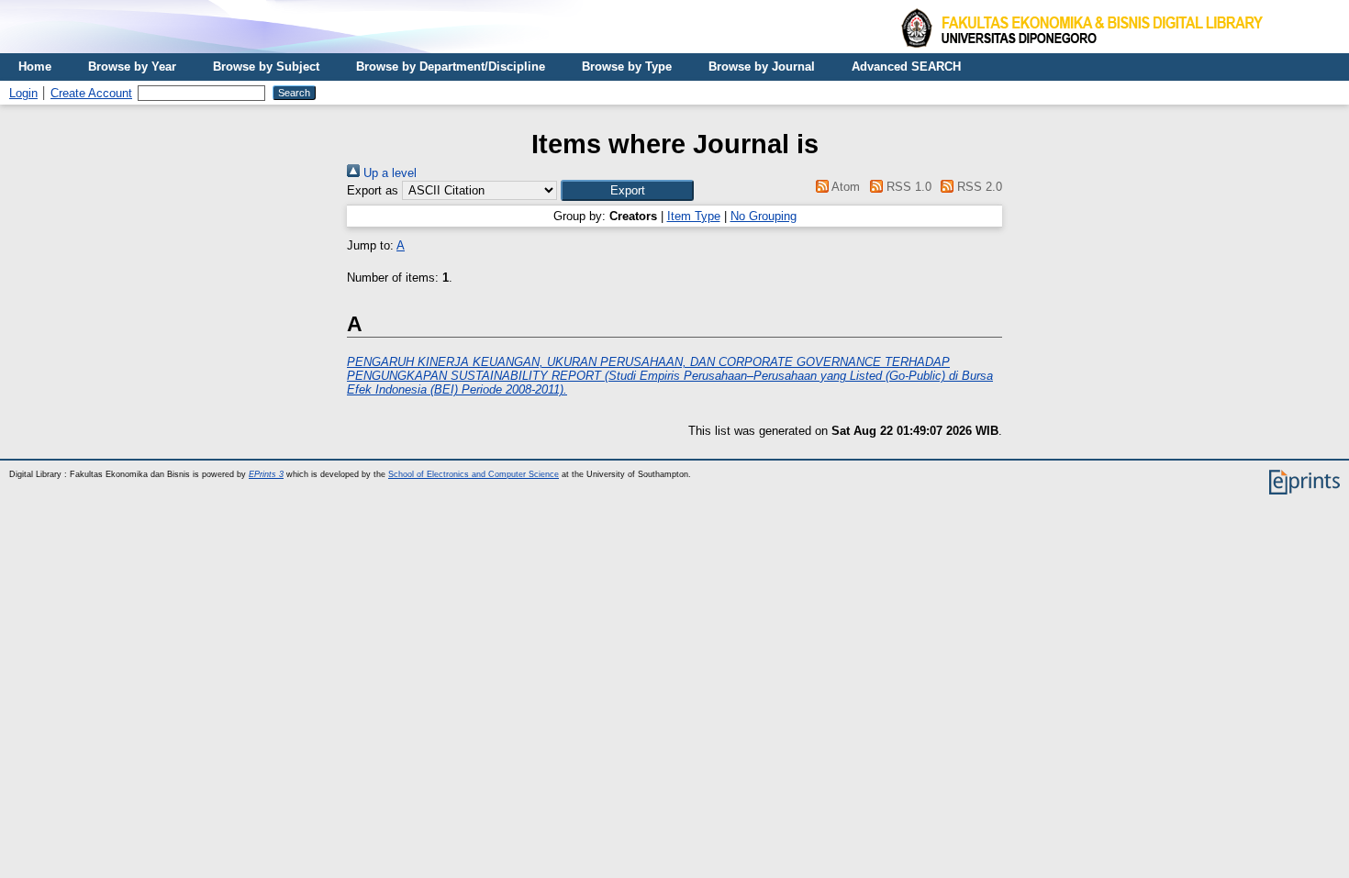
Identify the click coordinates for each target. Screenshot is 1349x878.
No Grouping (763, 216)
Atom (844, 187)
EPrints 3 (266, 474)
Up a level (388, 173)
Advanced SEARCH (906, 66)
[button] (627, 190)
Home (34, 66)
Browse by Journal (761, 66)
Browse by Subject (266, 66)
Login (23, 93)
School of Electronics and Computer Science (473, 474)
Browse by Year (132, 66)
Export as (372, 190)
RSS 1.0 (907, 187)
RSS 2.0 (977, 187)
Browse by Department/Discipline (450, 66)
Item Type (693, 216)
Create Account (91, 93)
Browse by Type (627, 66)
